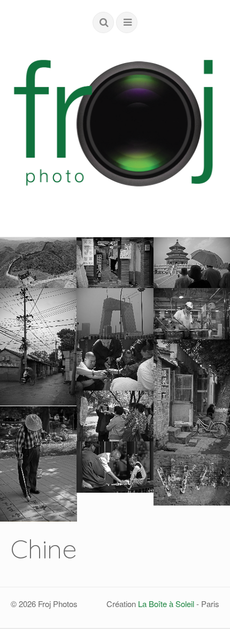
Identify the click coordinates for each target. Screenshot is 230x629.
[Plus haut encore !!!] (115, 313)
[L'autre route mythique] (38, 263)
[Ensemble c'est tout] (115, 416)
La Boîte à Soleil (166, 603)
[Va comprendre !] (115, 365)
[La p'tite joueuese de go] (115, 467)
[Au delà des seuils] (115, 263)
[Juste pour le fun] (38, 463)
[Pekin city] (38, 347)
